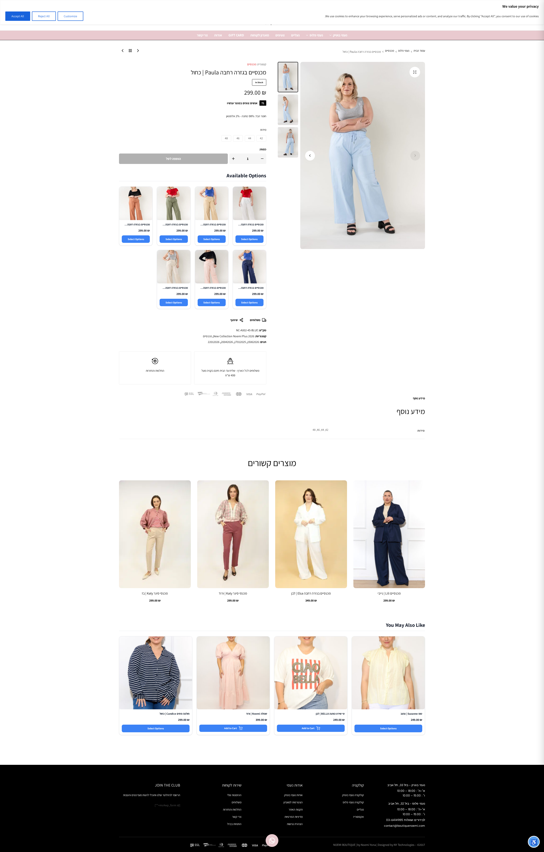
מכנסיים (389, 51)
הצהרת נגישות (295, 824)
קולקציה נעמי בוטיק (353, 795)
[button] (310, 156)
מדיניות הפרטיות (294, 817)
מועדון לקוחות (259, 35)
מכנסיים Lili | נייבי (389, 593)
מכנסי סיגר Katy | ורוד (233, 593)
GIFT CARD (236, 35)
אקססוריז (358, 817)
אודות (218, 35)
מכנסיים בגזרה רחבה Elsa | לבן (311, 593)
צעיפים (280, 35)
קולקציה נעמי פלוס (353, 802)
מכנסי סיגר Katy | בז (155, 593)
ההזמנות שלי (234, 795)
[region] (272, 12)
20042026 (227, 342)
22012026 (214, 342)
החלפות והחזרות (232, 809)
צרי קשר (202, 35)
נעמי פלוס (316, 35)
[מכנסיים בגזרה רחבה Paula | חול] (136, 51)
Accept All (17, 16)
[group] (389, 534)
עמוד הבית (419, 51)
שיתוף (234, 320)
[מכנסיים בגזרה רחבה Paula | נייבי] (121, 51)
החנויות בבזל (234, 824)
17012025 (240, 342)
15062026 (253, 342)
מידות (263, 130)
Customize (70, 16)
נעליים (295, 35)
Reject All (44, 16)
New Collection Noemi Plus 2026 (233, 336)
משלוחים (255, 320)
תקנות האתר (296, 809)
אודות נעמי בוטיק (293, 795)
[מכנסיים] (129, 51)
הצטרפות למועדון (293, 802)
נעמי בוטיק (340, 35)
